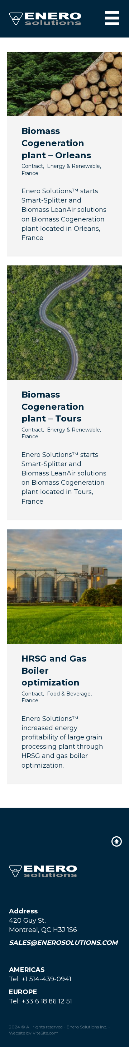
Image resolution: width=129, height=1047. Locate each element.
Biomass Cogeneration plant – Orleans (56, 143)
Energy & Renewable (73, 166)
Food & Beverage (69, 693)
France (30, 173)
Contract (32, 166)
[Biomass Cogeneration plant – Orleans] (64, 84)
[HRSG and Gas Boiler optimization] (64, 586)
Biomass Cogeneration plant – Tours (53, 406)
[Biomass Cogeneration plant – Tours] (64, 322)
